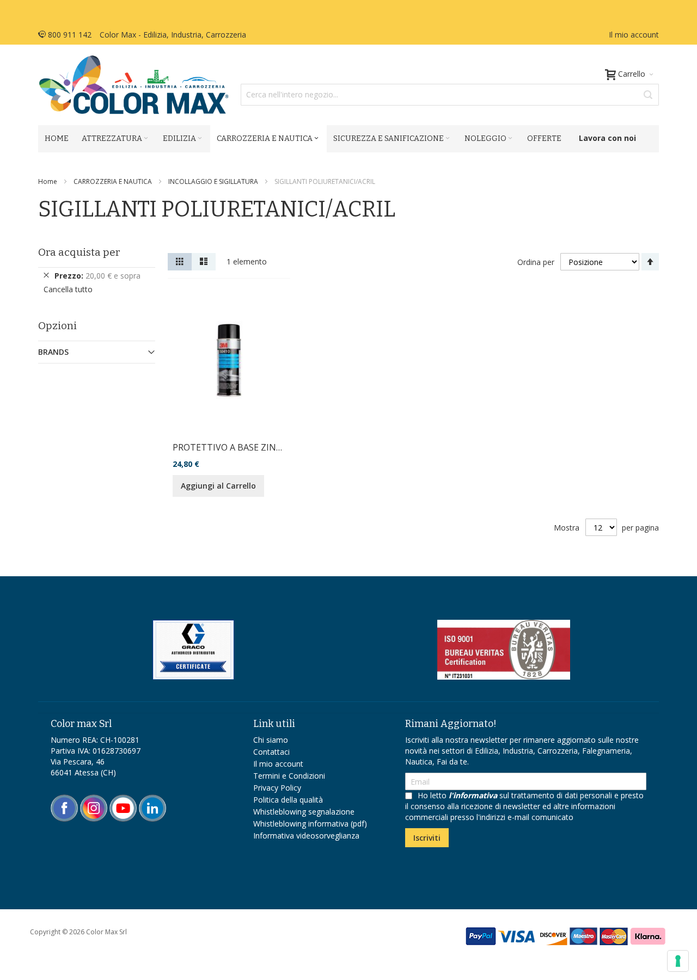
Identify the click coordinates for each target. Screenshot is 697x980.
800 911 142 (68, 34)
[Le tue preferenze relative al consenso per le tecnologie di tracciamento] (678, 961)
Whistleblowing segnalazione (303, 811)
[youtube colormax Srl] (123, 799)
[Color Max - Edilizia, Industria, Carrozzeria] (133, 85)
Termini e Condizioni (289, 776)
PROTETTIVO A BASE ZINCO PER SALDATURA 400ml (279, 447)
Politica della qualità (288, 799)
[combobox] (450, 95)
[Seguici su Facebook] (65, 799)
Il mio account (634, 34)
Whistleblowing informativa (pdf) (310, 823)
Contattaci (271, 752)
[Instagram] (94, 799)
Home (48, 181)
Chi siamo (270, 740)
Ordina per (535, 262)
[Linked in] (152, 799)
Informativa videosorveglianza (306, 835)
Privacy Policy (277, 787)
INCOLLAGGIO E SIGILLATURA (214, 181)
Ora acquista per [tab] (79, 252)
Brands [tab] (53, 352)
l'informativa (473, 795)
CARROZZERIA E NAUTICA (114, 181)
